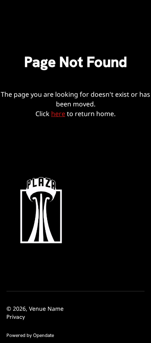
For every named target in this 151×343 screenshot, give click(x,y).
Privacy (15, 316)
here (58, 113)
